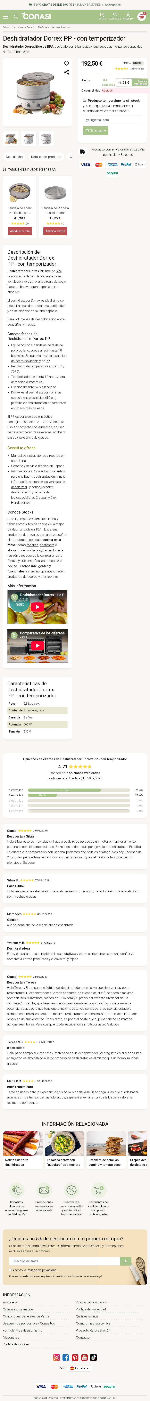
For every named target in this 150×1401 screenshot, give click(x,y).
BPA (59, 271)
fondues (32, 545)
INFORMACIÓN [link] (16, 1295)
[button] (16, 16)
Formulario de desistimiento (22, 1330)
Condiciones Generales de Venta (26, 1316)
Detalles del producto (46, 157)
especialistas (25, 497)
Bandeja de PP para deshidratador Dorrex (55, 210)
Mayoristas (11, 1337)
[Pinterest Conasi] (75, 1357)
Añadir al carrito (20, 231)
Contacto (83, 1337)
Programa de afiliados (91, 1302)
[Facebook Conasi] (65, 1357)
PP (47, 361)
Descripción (14, 157)
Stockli (12, 519)
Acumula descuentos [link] (140, 82)
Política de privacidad (41, 1270)
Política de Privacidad (91, 1309)
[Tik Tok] (93, 1357)
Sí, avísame (98, 130)
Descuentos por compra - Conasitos (29, 1323)
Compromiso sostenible (93, 1323)
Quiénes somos (87, 1316)
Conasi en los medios (18, 1309)
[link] (129, 69)
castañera (47, 545)
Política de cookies (16, 1344)
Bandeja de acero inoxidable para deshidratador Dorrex (20, 210)
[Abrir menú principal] (5, 16)
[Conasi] (36, 15)
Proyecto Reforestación (93, 1330)
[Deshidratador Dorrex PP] (37, 92)
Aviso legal (10, 1302)
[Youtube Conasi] (84, 1357)
